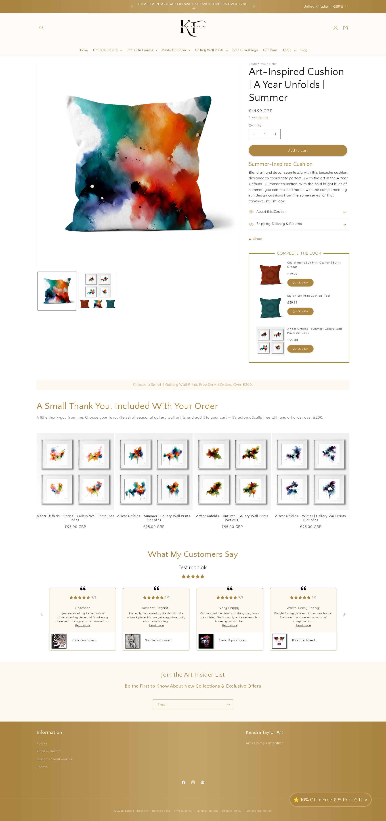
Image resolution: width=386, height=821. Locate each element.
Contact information (259, 810)
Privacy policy (183, 810)
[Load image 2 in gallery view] (97, 291)
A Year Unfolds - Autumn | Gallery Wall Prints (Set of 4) (232, 518)
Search (42, 767)
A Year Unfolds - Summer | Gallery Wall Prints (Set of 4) (153, 518)
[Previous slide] (42, 614)
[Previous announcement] (132, 6)
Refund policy (161, 810)
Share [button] (257, 239)
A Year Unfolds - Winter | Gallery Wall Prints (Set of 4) (310, 518)
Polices (42, 743)
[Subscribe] (228, 704)
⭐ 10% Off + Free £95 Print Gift (327, 799)
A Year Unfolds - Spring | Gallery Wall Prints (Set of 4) (75, 518)
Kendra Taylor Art (136, 810)
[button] (41, 28)
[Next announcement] (254, 6)
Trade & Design (49, 751)
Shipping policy (231, 810)
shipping (262, 117)
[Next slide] (344, 614)
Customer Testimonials (54, 759)
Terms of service (207, 810)
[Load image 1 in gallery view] (57, 291)
